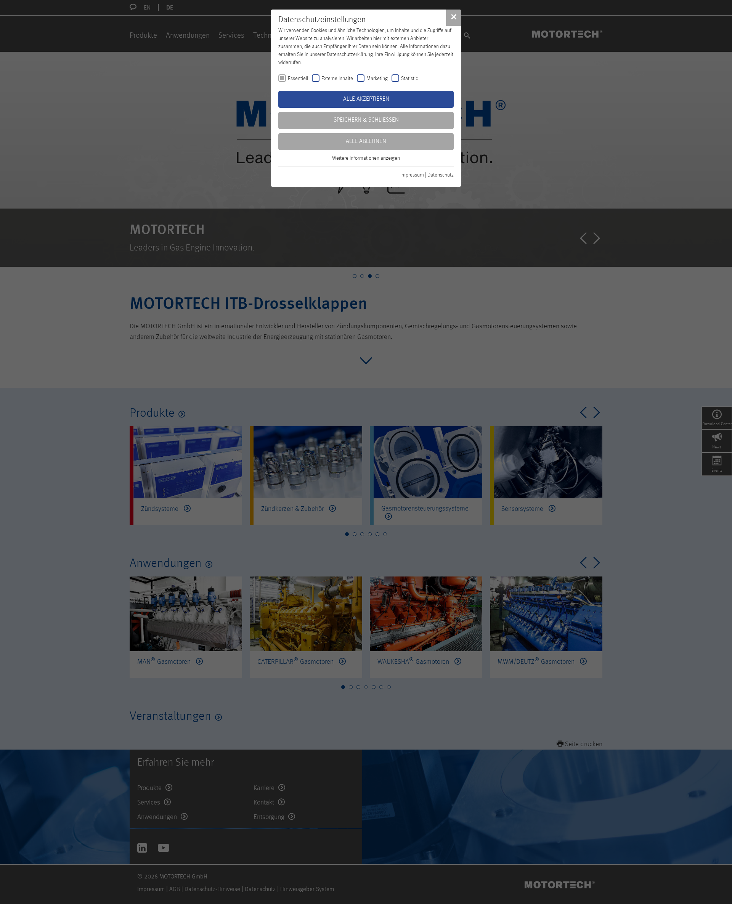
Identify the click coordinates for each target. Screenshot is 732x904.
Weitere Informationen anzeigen (366, 158)
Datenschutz (440, 175)
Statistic (409, 78)
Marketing (377, 78)
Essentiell (298, 78)
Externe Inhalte (337, 78)
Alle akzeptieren (366, 99)
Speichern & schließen (366, 120)
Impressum (412, 175)
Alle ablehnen (366, 141)
